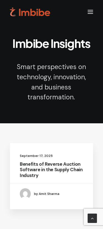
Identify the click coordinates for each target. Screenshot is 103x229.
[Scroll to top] (92, 218)
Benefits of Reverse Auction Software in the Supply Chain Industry (51, 169)
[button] (90, 12)
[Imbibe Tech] (30, 11)
